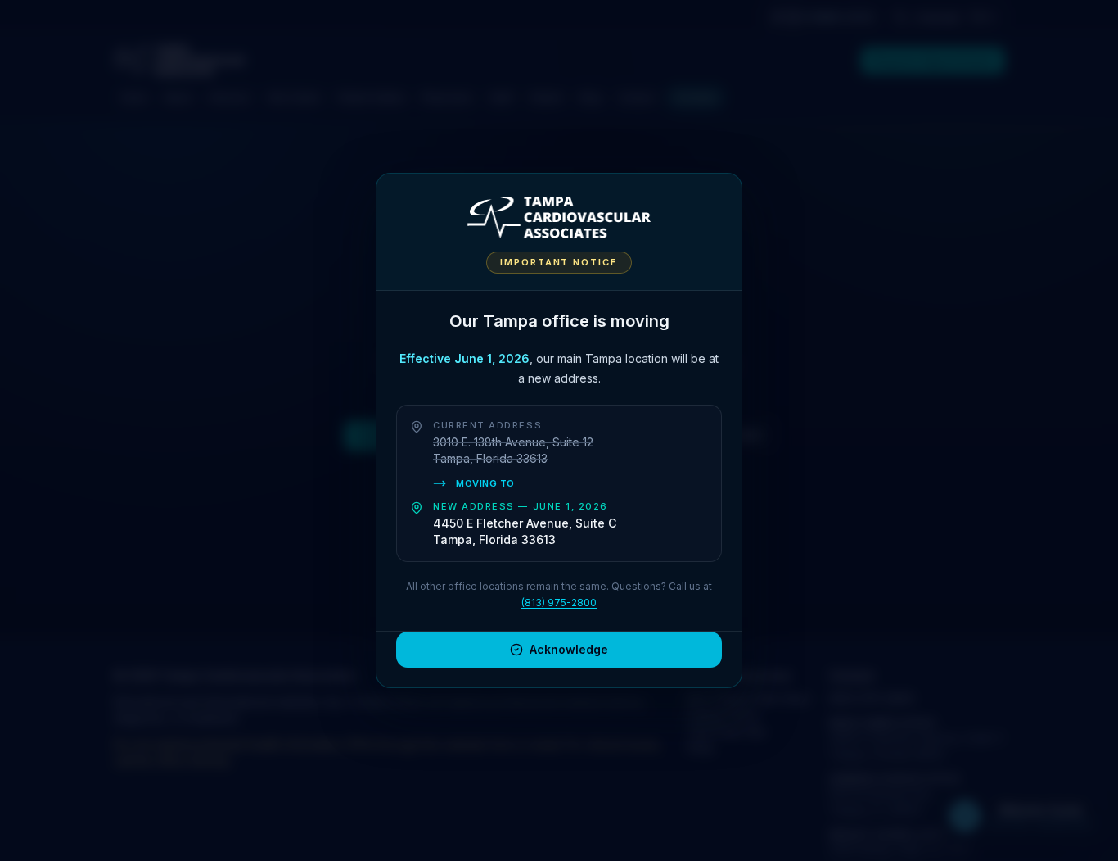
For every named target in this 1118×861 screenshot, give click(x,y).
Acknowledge (569, 649)
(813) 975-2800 (559, 602)
